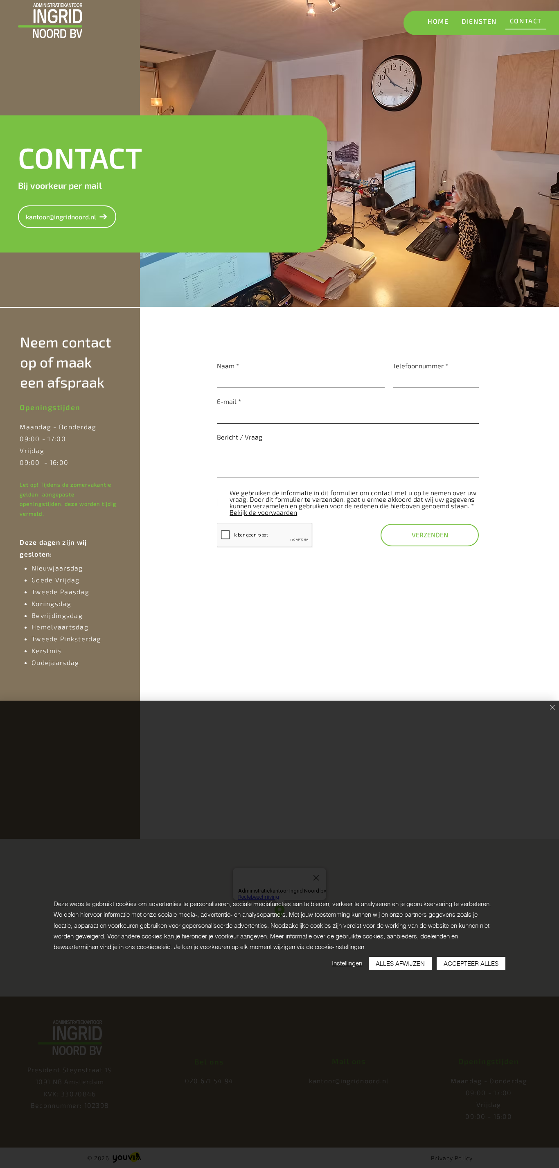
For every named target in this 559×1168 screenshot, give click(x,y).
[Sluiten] (552, 707)
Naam (225, 366)
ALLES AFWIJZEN (400, 963)
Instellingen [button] (347, 963)
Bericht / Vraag (239, 437)
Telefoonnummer (418, 366)
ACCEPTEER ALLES (471, 963)
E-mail (227, 401)
